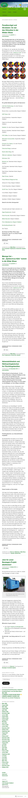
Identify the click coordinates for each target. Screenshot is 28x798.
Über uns (20, 9)
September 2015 (6, 754)
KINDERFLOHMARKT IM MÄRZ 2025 (10, 696)
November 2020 (5, 713)
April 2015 (4, 759)
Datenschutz (5, 775)
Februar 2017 (5, 736)
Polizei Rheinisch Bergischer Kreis (10, 179)
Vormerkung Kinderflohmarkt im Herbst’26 (12, 689)
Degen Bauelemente (6, 212)
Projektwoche (13, 248)
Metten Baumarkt (6, 218)
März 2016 (4, 749)
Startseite (4, 9)
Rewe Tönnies (5, 176)
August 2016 (5, 742)
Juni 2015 (4, 757)
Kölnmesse (4, 158)
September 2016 (6, 741)
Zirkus (3, 250)
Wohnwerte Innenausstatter (8, 138)
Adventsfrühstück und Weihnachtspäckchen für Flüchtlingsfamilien (11, 363)
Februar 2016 (5, 751)
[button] (5, 64)
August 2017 (5, 733)
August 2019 (5, 716)
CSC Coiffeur (5, 135)
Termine (4, 12)
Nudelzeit (4, 127)
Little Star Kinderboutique (7, 106)
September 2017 (6, 731)
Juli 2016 (4, 744)
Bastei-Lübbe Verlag (6, 151)
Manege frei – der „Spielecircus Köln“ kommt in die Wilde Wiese (14, 258)
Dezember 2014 (5, 765)
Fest (3, 248)
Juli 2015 (4, 755)
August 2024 (5, 708)
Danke (9, 12)
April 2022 (4, 710)
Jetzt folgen (6, 683)
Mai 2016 (4, 746)
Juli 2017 (4, 734)
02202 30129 (5, 784)
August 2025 (5, 705)
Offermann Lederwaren (7, 155)
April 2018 (4, 723)
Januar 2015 (5, 764)
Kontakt (14, 12)
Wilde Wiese (13, 247)
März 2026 (4, 703)
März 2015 (4, 760)
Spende (24, 248)
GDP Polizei (5, 114)
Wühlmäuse (17, 552)
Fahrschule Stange (6, 148)
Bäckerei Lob (5, 161)
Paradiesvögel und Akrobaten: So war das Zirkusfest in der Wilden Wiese (10, 29)
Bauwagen (4, 667)
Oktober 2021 (5, 711)
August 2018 (5, 720)
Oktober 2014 (5, 767)
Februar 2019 (5, 718)
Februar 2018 (5, 724)
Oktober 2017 (5, 729)
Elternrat (12, 552)
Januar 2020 (5, 715)
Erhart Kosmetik (5, 215)
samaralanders (5, 36)
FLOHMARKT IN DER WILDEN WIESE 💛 (12, 694)
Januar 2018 (5, 726)
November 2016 (5, 739)
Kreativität (7, 248)
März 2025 (4, 706)
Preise (21, 98)
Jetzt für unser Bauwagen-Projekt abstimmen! (9, 562)
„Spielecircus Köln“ (17, 52)
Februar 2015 (5, 762)
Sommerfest (19, 248)
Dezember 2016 (5, 737)
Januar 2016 (5, 752)
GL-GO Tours (5, 189)
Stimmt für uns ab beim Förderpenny (11, 697)
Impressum (4, 15)
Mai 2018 (4, 721)
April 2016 (4, 747)
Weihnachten (18, 553)
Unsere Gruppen (12, 9)
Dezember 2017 (5, 728)
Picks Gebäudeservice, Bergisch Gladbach (11, 222)
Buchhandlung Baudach (7, 225)
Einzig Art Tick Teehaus (7, 143)
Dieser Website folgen (8, 672)
